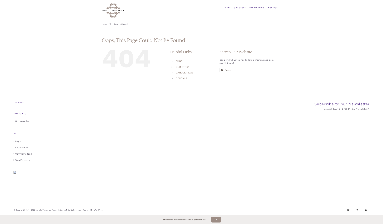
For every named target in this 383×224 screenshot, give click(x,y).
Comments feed (23, 154)
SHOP (179, 61)
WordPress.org (22, 160)
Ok (216, 219)
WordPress (98, 210)
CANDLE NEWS (184, 72)
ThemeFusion (57, 210)
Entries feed (21, 147)
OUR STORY (182, 67)
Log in (18, 141)
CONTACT (181, 78)
